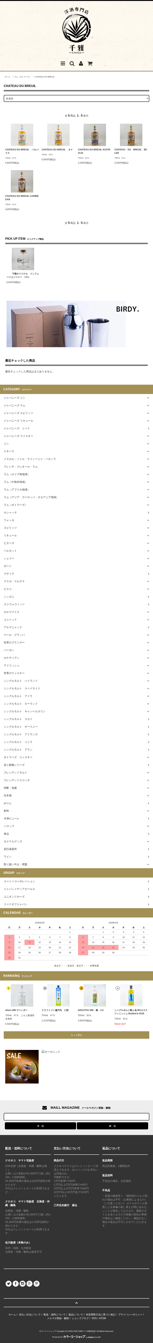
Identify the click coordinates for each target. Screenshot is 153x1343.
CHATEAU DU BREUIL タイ (57, 149)
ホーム (7, 77)
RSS (94, 1318)
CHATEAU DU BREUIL (45, 77)
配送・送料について (54, 1314)
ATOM (102, 1318)
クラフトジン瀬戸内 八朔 (55, 1010)
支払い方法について (30, 1314)
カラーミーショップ (47, 1331)
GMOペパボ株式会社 (87, 1331)
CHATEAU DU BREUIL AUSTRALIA (94, 151)
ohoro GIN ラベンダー (16, 1010)
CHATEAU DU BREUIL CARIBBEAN (22, 198)
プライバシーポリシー (130, 1314)
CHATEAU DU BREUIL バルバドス (22, 151)
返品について (75, 1314)
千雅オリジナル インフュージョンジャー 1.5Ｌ (23, 275)
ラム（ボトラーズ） (22, 77)
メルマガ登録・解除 (58, 1318)
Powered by (57, 1337)
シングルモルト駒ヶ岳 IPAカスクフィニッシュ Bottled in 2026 (131, 1012)
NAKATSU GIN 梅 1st (91, 1010)
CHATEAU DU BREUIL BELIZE (130, 151)
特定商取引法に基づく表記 (100, 1314)
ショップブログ (80, 1318)
